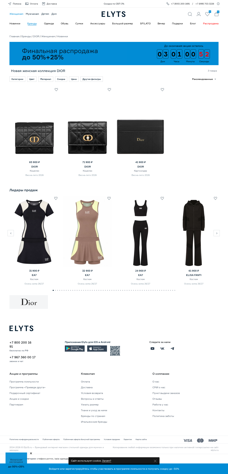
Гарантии (128, 439)
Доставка (87, 387)
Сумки (79, 23)
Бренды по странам (93, 416)
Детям (45, 13)
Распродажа (211, 23)
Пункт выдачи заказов (166, 393)
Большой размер (122, 23)
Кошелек (34, 170)
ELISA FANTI (193, 275)
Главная (14, 36)
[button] (11, 233)
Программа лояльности (24, 381)
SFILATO (145, 23)
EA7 (34, 275)
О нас (155, 381)
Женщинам (16, 13)
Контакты (158, 410)
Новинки (14, 23)
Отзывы (157, 398)
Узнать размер (90, 404)
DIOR (36, 36)
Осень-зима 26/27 (34, 283)
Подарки (177, 23)
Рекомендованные (202, 79)
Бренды (32, 23)
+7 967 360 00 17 (22, 357)
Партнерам (16, 404)
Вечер (161, 23)
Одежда (49, 23)
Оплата (85, 381)
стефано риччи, (45, 458)
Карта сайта (141, 439)
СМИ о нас (158, 387)
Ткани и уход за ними (94, 410)
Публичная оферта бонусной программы (81, 439)
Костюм (34, 279)
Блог (193, 23)
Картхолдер (140, 170)
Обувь (64, 23)
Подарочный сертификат (24, 393)
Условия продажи (112, 439)
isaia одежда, (61, 458)
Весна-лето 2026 (34, 175)
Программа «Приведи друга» (27, 387)
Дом (54, 13)
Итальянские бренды (94, 421)
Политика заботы (163, 416)
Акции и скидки (19, 398)
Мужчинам (32, 13)
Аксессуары (97, 23)
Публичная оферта (51, 439)
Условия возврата (92, 393)
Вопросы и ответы (92, 398)
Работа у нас (160, 404)
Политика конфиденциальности (24, 439)
